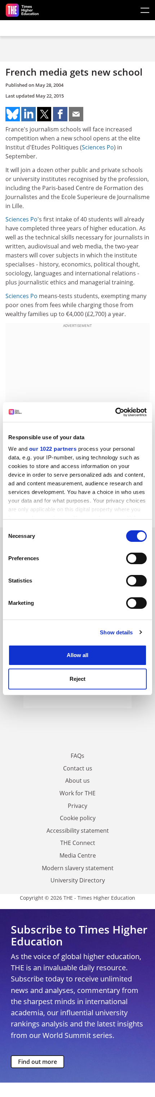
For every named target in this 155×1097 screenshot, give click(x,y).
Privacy (77, 806)
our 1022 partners (53, 449)
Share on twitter (44, 114)
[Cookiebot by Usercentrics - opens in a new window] (115, 412)
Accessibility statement (77, 831)
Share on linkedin (28, 114)
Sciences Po (98, 147)
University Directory (77, 880)
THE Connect (77, 843)
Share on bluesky (12, 114)
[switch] (136, 558)
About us (77, 780)
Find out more (37, 1062)
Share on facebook (60, 114)
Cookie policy (78, 818)
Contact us (77, 768)
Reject (77, 679)
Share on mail (76, 114)
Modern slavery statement (78, 868)
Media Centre (77, 855)
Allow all (77, 655)
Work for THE (77, 793)
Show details (116, 632)
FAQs (77, 756)
